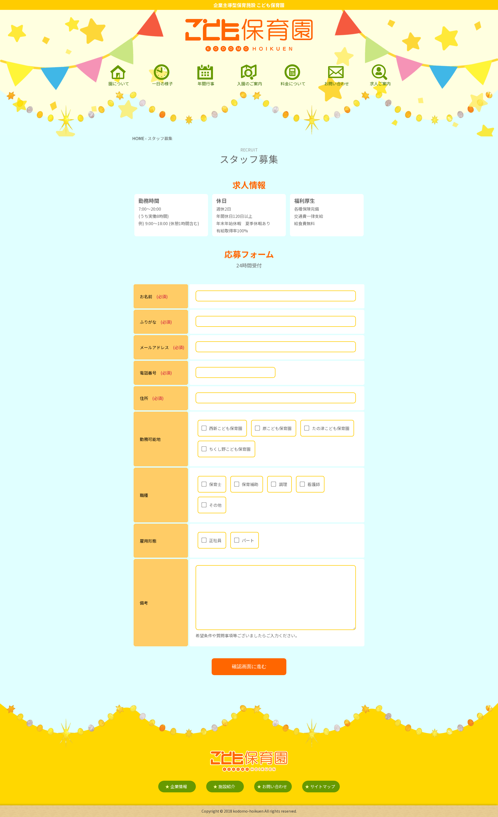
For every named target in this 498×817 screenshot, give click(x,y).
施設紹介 (224, 786)
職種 (144, 495)
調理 (283, 484)
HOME (138, 138)
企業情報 (176, 786)
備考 (144, 603)
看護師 (313, 484)
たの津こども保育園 (330, 428)
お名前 (146, 296)
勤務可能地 (150, 439)
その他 (215, 505)
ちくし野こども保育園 (230, 449)
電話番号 (148, 373)
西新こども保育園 (225, 428)
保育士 (215, 484)
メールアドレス (154, 347)
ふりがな (148, 322)
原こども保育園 (277, 428)
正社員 (215, 540)
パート (248, 540)
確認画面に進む (249, 666)
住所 (144, 398)
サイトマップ (320, 786)
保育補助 (250, 484)
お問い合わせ (272, 786)
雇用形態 (148, 541)
